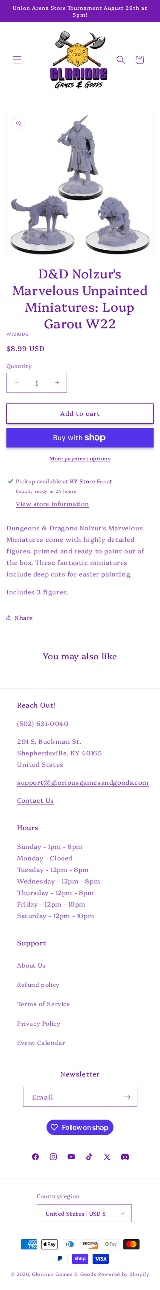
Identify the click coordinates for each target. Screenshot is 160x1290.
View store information (52, 503)
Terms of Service (43, 1003)
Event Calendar (41, 1042)
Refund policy (38, 984)
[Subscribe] (127, 1097)
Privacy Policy (38, 1023)
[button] (17, 59)
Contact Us (35, 800)
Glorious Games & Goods (64, 1274)
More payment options (80, 458)
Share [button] (24, 617)
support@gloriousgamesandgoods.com (83, 782)
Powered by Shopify (123, 1274)
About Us (31, 965)
